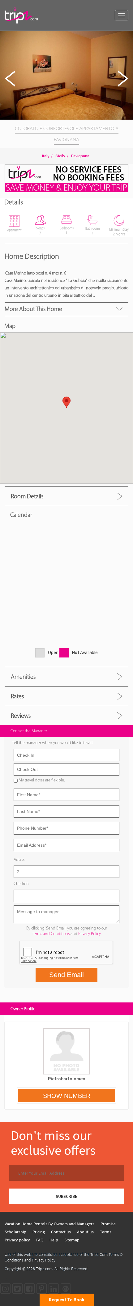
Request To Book (66, 1299)
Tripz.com (44, 1268)
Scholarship (15, 1232)
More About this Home (33, 309)
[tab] (66, 496)
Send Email (66, 975)
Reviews (21, 715)
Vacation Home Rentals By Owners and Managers (49, 1224)
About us (85, 1232)
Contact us (61, 1232)
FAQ (39, 1240)
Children (21, 883)
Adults (19, 859)
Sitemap (71, 1240)
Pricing (38, 1232)
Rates (17, 696)
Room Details (27, 496)
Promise (108, 1224)
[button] (127, 36)
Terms (105, 1232)
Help (53, 1240)
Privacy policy (17, 1240)
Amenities (23, 676)
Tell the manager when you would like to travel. (52, 742)
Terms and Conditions (51, 933)
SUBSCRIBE (66, 1196)
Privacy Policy (89, 933)
